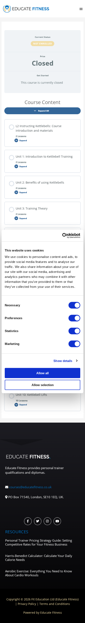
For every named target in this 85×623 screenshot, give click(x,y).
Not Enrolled (42, 43)
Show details (62, 360)
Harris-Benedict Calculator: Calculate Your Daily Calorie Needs (38, 558)
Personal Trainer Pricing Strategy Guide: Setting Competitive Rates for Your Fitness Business (38, 542)
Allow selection (43, 384)
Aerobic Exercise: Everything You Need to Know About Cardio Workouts (38, 573)
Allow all (42, 373)
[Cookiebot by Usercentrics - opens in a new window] (62, 235)
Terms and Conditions (54, 604)
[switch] (74, 318)
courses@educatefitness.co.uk (30, 487)
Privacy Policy (27, 604)
